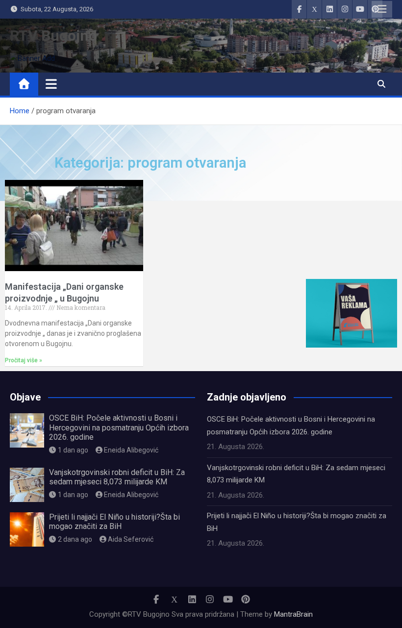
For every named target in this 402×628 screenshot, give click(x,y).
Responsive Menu (382, 9)
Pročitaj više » (23, 360)
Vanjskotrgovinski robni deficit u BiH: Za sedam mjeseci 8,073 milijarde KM (117, 477)
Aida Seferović (130, 539)
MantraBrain (293, 614)
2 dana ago (75, 539)
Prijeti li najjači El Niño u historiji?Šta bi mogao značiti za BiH (114, 521)
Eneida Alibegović (131, 450)
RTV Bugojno (53, 35)
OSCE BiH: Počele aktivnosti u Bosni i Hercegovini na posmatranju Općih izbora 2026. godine (119, 427)
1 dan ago (73, 450)
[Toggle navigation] (51, 84)
